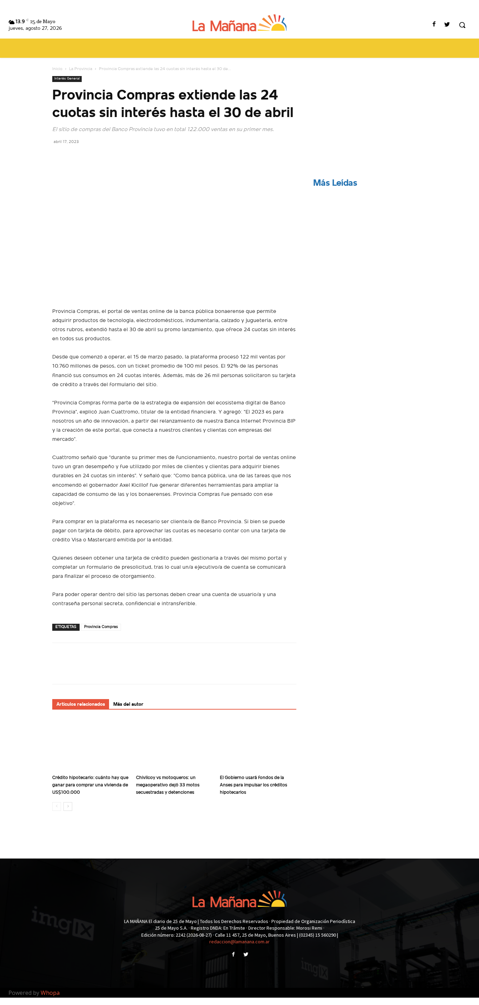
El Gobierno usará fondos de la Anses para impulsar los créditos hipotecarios (253, 785)
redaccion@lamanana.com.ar (239, 941)
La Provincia (80, 69)
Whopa (50, 993)
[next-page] (67, 806)
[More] (124, 157)
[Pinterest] (92, 157)
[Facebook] (434, 25)
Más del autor (128, 704)
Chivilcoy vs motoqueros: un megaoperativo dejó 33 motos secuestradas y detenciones (168, 785)
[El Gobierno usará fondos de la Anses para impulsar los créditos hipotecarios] (258, 745)
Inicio (57, 69)
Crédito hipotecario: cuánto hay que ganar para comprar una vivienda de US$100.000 (90, 785)
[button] (462, 24)
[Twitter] (447, 25)
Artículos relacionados (80, 704)
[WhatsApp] (108, 157)
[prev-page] (56, 806)
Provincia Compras (101, 627)
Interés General (67, 79)
